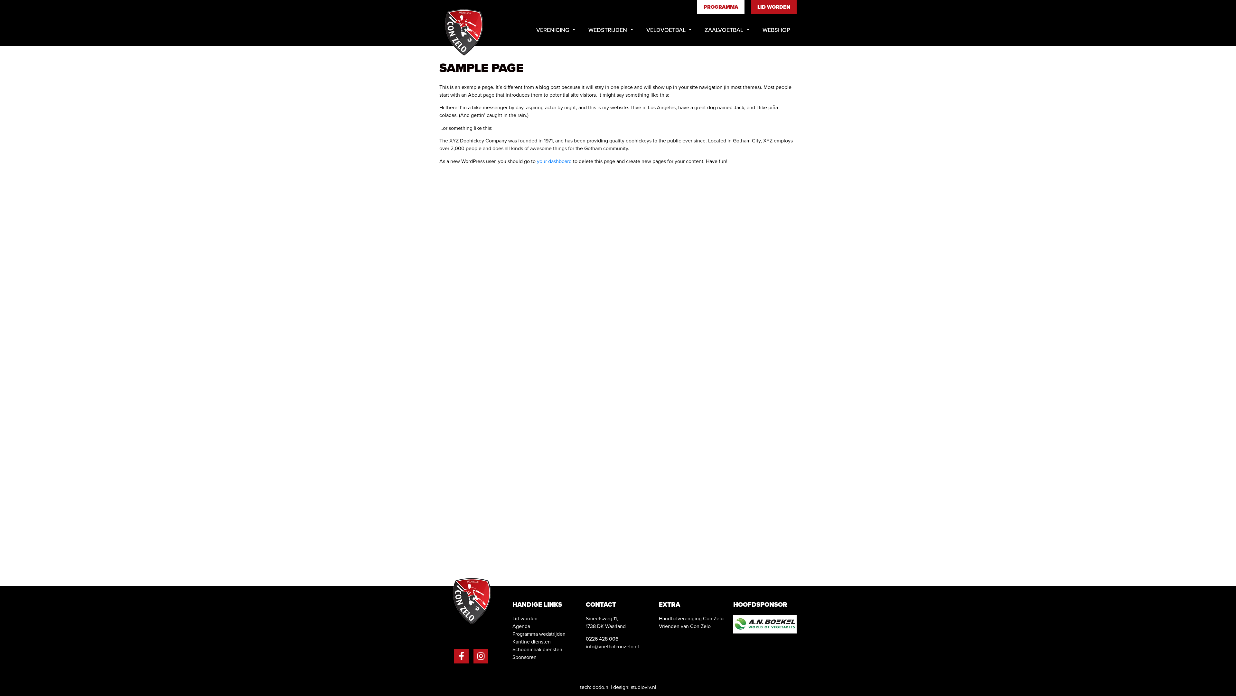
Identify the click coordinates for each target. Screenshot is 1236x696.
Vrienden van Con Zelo (685, 626)
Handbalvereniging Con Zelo (691, 618)
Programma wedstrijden (539, 634)
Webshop (776, 30)
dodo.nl (601, 687)
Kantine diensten (531, 641)
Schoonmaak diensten (537, 649)
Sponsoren (524, 657)
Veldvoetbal (666, 30)
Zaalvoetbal (725, 30)
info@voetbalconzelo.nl (612, 646)
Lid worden (773, 7)
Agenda (521, 626)
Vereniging (553, 30)
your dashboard (554, 161)
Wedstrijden (608, 30)
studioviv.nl (643, 687)
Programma (721, 7)
